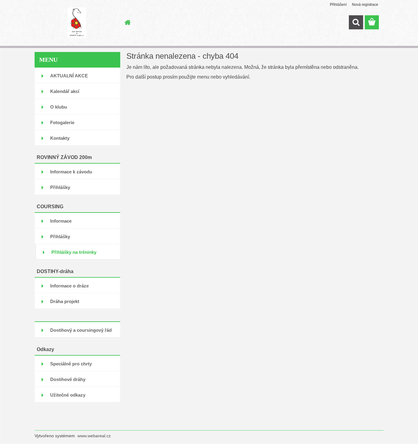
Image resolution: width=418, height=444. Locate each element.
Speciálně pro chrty (71, 363)
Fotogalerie (62, 122)
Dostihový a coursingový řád (81, 330)
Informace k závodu (71, 171)
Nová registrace (365, 4)
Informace (61, 221)
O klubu (58, 106)
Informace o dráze (69, 285)
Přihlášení (338, 4)
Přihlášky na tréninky (73, 252)
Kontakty (59, 138)
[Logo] (77, 22)
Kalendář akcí (64, 91)
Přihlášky (60, 187)
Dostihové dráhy (67, 379)
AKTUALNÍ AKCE (69, 75)
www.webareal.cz (94, 435)
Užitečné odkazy (67, 395)
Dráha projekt (64, 301)
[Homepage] (127, 22)
